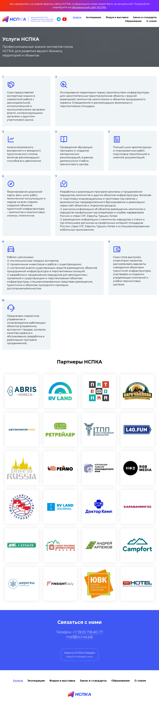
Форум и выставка (117, 17)
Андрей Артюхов (99, 545)
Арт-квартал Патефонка (99, 391)
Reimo (60, 468)
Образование (133, 21)
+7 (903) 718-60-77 (88, 632)
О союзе (151, 21)
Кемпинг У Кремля (22, 545)
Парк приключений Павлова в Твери (137, 391)
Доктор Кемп (99, 507)
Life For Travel (137, 430)
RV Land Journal (60, 507)
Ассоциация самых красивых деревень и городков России (60, 545)
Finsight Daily (60, 584)
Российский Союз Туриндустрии (22, 507)
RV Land (60, 391)
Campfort (137, 545)
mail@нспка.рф (79, 637)
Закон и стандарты (145, 17)
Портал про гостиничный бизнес (137, 584)
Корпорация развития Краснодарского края (99, 468)
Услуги (77, 17)
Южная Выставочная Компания (99, 584)
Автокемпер (22, 430)
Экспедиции (93, 17)
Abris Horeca (22, 391)
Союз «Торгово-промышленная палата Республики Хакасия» (99, 430)
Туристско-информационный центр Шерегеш (22, 584)
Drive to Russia (22, 468)
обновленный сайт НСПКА (89, 7)
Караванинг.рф (137, 507)
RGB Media (137, 468)
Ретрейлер (60, 430)
